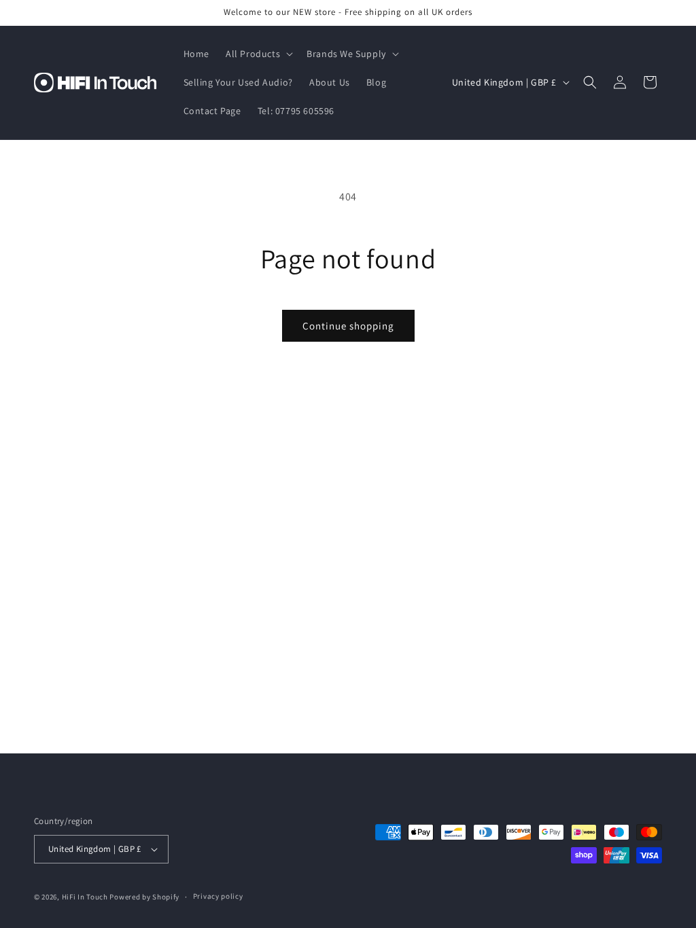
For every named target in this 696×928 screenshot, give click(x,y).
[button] (258, 53)
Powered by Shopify (144, 897)
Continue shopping (348, 325)
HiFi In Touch (85, 897)
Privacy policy (218, 896)
